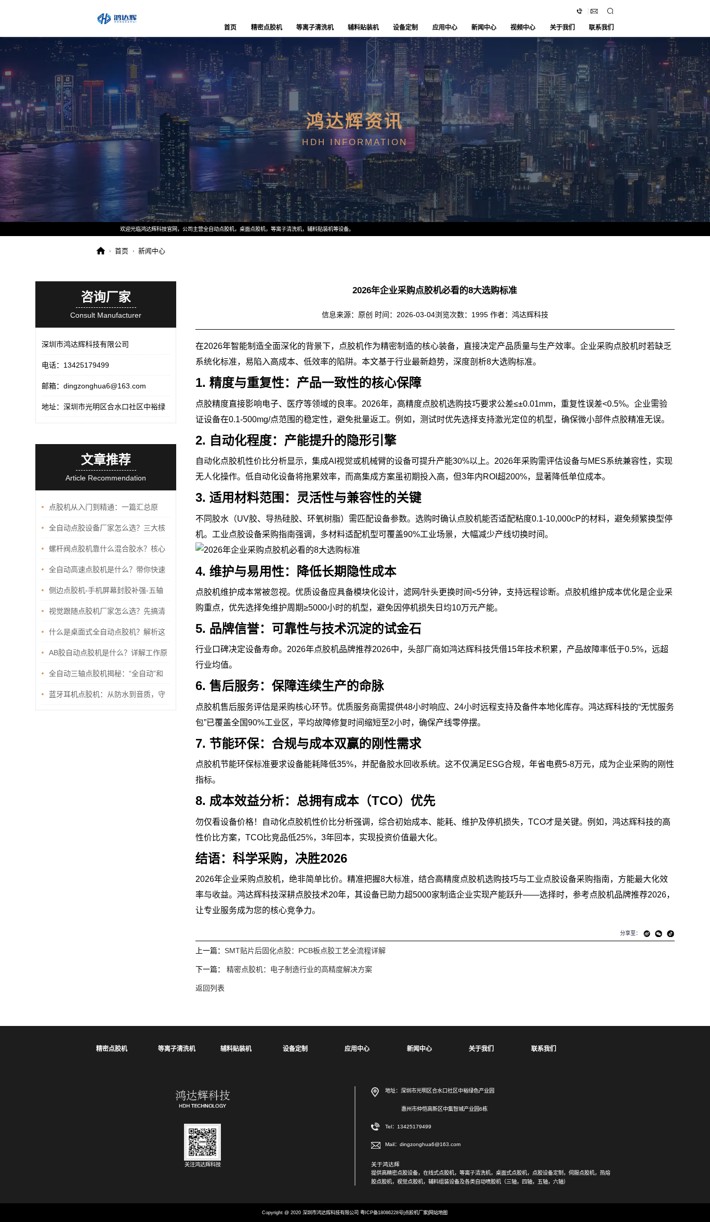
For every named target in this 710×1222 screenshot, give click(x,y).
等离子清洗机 (315, 27)
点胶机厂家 (416, 1212)
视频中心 (522, 27)
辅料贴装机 (363, 27)
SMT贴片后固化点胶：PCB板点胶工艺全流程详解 (305, 950)
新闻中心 (483, 27)
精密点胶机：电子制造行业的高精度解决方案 (299, 969)
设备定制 (405, 27)
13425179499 (414, 1126)
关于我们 (562, 27)
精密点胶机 (266, 27)
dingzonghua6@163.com (594, 11)
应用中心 (444, 27)
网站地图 (438, 1212)
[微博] (647, 933)
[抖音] (670, 933)
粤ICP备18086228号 (381, 1212)
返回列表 (210, 988)
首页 (230, 27)
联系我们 (601, 27)
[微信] (658, 933)
